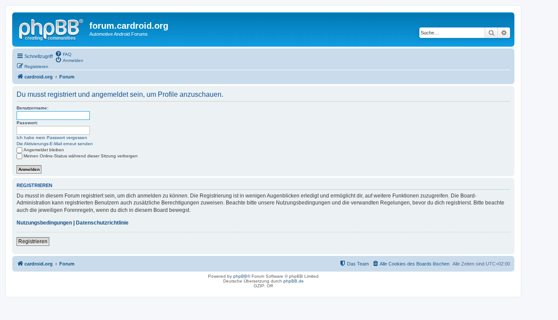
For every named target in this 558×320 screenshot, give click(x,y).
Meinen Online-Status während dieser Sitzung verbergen (81, 155)
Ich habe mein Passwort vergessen (52, 137)
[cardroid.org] (51, 28)
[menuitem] (63, 54)
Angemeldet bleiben (44, 149)
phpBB (240, 276)
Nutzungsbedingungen (44, 223)
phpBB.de (293, 281)
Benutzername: (32, 108)
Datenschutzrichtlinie (102, 223)
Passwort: (27, 122)
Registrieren (33, 241)
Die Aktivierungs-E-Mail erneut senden (55, 143)
